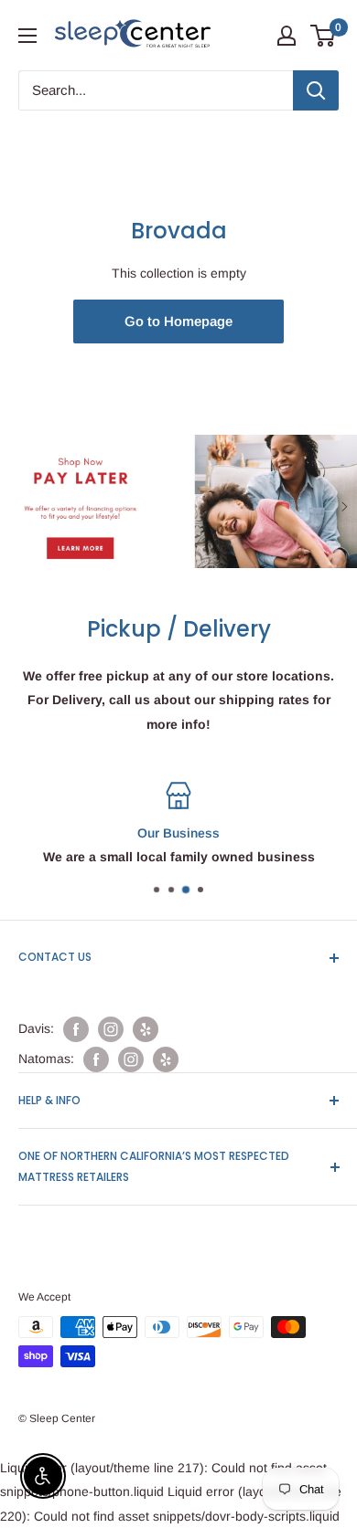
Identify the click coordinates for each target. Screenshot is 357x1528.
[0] (323, 36)
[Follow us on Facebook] (76, 1029)
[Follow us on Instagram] (111, 1029)
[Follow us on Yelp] (145, 1029)
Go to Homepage (178, 321)
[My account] (286, 36)
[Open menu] (27, 35)
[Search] (316, 90)
